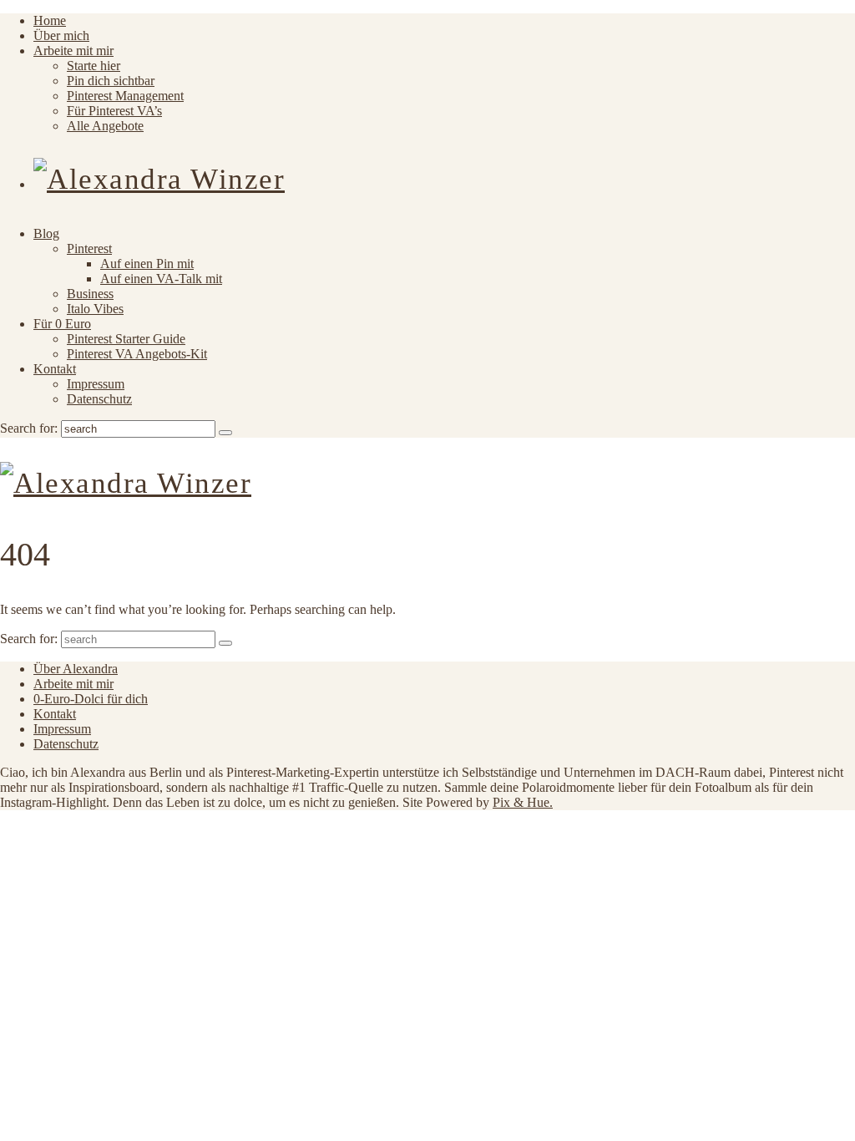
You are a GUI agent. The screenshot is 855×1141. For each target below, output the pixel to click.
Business (90, 294)
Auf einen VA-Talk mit (161, 278)
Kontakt (54, 369)
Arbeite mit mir (73, 50)
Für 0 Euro (62, 324)
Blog (46, 233)
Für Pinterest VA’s (114, 111)
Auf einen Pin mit (147, 263)
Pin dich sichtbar (110, 81)
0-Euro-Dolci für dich (90, 699)
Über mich (61, 35)
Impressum (95, 384)
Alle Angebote (105, 126)
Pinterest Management (125, 96)
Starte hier (93, 65)
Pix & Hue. (523, 802)
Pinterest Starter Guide (126, 339)
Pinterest (89, 248)
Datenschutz (99, 399)
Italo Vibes (95, 309)
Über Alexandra (75, 669)
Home (49, 20)
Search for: (29, 428)
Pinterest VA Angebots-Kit (137, 354)
